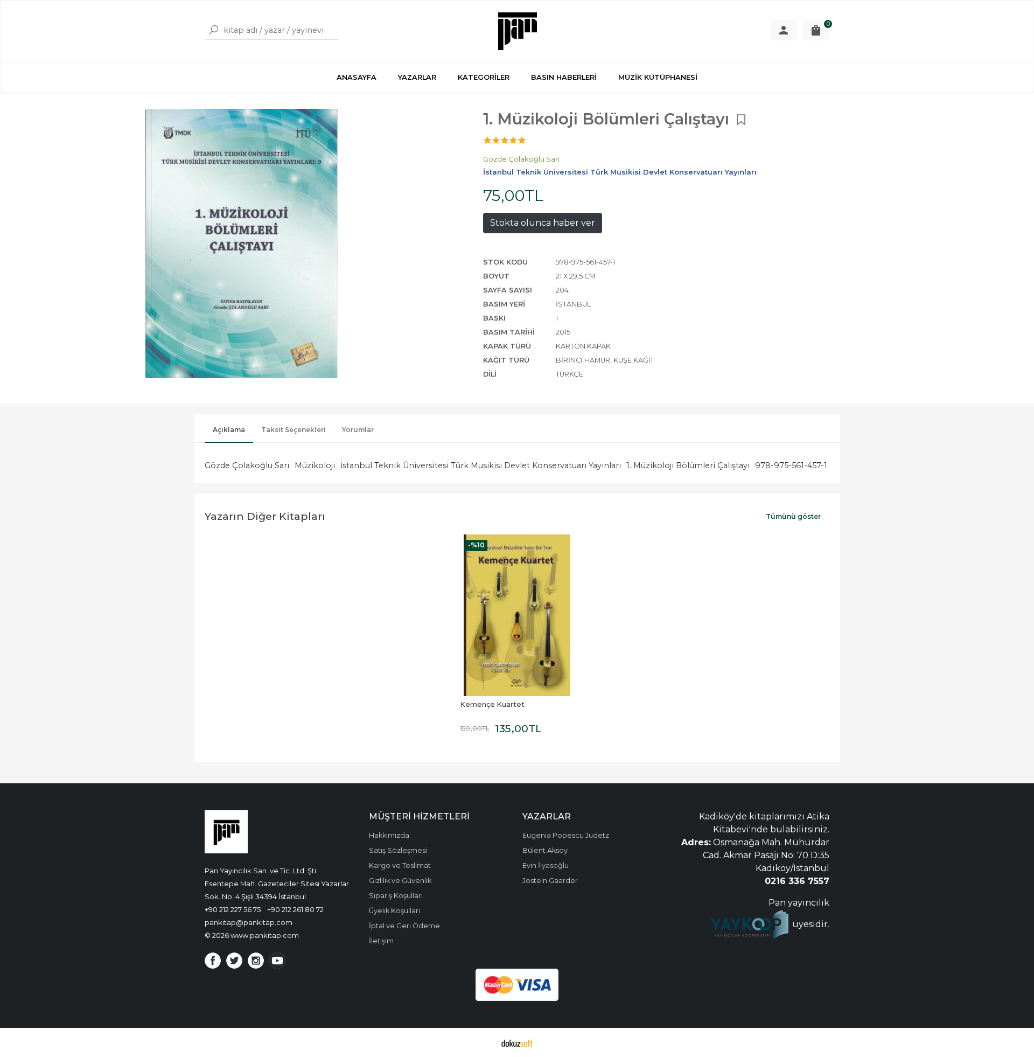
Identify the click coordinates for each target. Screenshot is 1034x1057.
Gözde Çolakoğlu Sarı (247, 465)
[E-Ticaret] (517, 1042)
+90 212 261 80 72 (295, 909)
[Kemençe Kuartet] (517, 615)
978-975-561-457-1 (791, 465)
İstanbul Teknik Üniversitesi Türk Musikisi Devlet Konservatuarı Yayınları (480, 465)
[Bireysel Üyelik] (783, 30)
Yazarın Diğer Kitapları (265, 516)
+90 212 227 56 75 (233, 909)
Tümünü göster (793, 516)
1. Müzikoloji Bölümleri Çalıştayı (688, 465)
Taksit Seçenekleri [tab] (293, 430)
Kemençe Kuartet (492, 704)
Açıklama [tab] (229, 430)
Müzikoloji (315, 465)
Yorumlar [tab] (358, 430)
